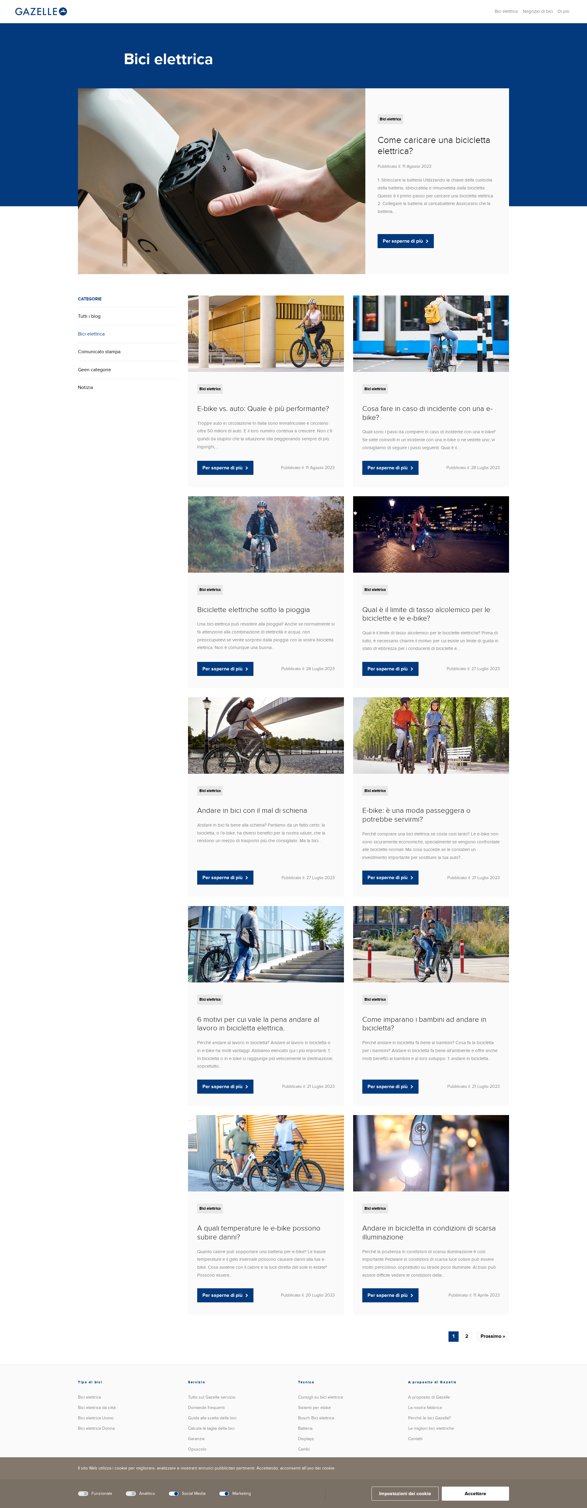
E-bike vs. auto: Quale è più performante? (263, 408)
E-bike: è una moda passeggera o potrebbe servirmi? (416, 815)
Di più (563, 11)
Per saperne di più (403, 241)
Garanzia (196, 1438)
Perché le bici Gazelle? (429, 1418)
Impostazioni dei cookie (405, 1494)
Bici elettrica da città (97, 1407)
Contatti (415, 1438)
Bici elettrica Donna (96, 1428)
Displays (306, 1438)
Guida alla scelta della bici (212, 1418)
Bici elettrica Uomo (95, 1418)
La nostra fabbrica (425, 1407)
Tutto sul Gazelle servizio (211, 1397)
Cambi (304, 1449)
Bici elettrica (506, 11)
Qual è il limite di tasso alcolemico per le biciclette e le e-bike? (426, 614)
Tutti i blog (89, 316)
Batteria (305, 1428)
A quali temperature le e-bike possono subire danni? (258, 1233)
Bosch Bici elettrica (316, 1418)
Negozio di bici (538, 11)
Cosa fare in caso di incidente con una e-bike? (427, 413)
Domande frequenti (206, 1407)
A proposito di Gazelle (429, 1397)
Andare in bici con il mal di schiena (252, 810)
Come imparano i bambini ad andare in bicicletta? (424, 1024)
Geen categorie (94, 370)
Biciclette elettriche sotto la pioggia (253, 609)
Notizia (85, 387)
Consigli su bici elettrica (320, 1397)
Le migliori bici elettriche (431, 1428)
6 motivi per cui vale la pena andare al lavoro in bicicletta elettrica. (258, 1024)
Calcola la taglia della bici (211, 1428)
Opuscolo (197, 1449)
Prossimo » (493, 1336)
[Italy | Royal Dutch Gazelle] (41, 11)
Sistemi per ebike (314, 1407)
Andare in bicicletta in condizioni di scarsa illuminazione (429, 1233)
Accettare (475, 1494)
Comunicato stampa (99, 352)
